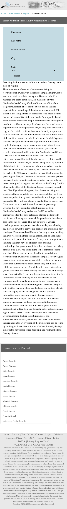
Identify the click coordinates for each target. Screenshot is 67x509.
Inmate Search (9, 396)
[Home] (33, 5)
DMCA (21, 441)
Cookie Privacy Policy (48, 438)
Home (3, 14)
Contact (39, 434)
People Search (9, 411)
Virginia (26, 14)
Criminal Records (10, 381)
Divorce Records (10, 391)
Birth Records (8, 371)
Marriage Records (10, 401)
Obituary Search (9, 406)
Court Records (9, 376)
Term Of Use (27, 434)
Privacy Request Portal (38, 441)
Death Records (9, 386)
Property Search (9, 416)
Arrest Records (9, 361)
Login (48, 434)
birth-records (14, 14)
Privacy (15, 434)
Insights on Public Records (14, 421)
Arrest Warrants (9, 366)
